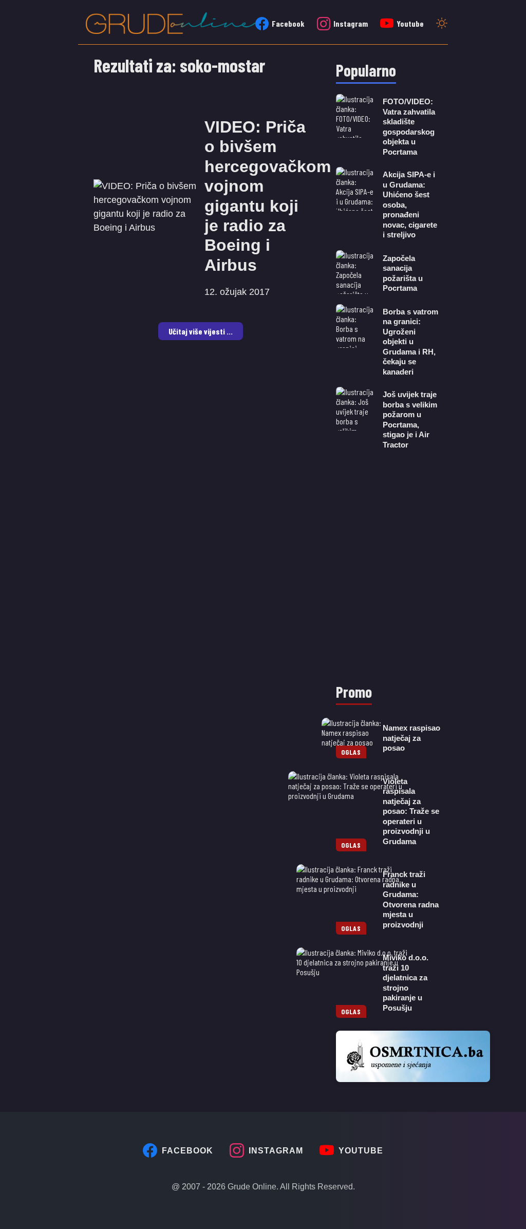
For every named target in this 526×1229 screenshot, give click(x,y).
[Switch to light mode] (441, 24)
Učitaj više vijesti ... (200, 331)
